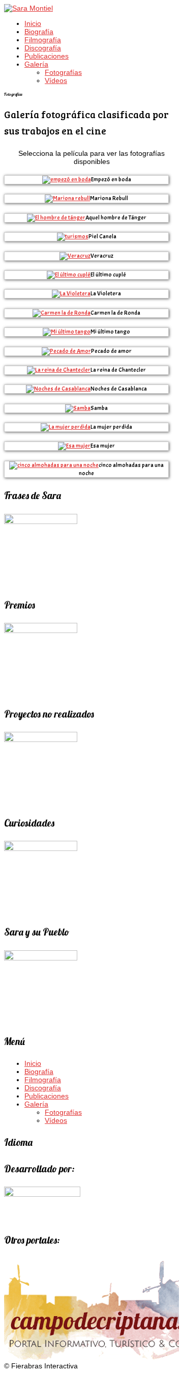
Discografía (42, 48)
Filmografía (42, 40)
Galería (36, 64)
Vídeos (56, 80)
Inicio (32, 23)
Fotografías (63, 72)
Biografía (38, 32)
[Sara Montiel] (28, 8)
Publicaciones (46, 56)
